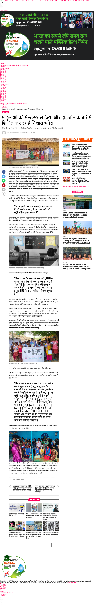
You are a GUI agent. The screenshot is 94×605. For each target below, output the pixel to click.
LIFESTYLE (39, 0)
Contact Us (3, 594)
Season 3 (3, 72)
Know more (72, 582)
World (7, 0)
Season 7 (3, 78)
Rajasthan (76, 0)
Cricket (27, 0)
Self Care (3, 99)
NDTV (1, 0)
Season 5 (3, 75)
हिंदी (17, 0)
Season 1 (3, 70)
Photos (2, 83)
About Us (3, 587)
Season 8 (3, 80)
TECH (51, 0)
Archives (3, 584)
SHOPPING (63, 0)
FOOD (33, 0)
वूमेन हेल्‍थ (5, 108)
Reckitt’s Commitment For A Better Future (13, 103)
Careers (2, 596)
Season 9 (3, 81)
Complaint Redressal (6, 593)
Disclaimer (3, 590)
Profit (12, 0)
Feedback (3, 588)
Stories (2, 102)
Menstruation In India (17, 479)
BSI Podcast (4, 105)
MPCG (83, 0)
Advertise (3, 585)
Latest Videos (4, 68)
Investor (2, 591)
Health (2, 100)
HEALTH (46, 0)
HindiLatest (24, 478)
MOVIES (21, 0)
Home (2, 64)
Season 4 (3, 74)
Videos (2, 67)
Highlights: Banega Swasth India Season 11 (14, 65)
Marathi (88, 0)
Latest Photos (4, 84)
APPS (69, 0)
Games (56, 0)
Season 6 (3, 77)
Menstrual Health (35, 478)
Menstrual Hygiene (49, 478)
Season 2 (3, 71)
